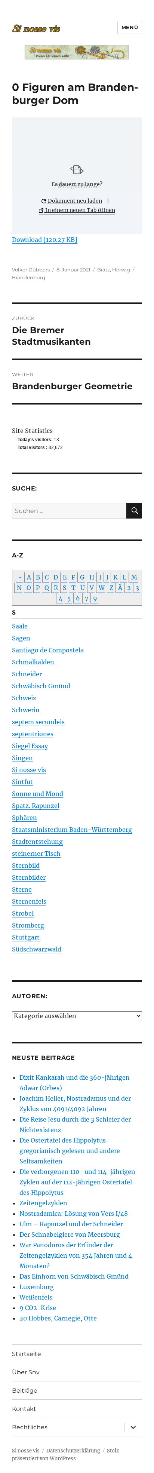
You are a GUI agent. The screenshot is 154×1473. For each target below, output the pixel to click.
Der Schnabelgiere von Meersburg (69, 1234)
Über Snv (26, 1372)
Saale (20, 626)
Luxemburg (36, 1287)
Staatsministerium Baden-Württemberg (72, 829)
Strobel (23, 913)
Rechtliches (29, 1427)
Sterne (22, 889)
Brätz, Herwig (113, 270)
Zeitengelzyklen (43, 1203)
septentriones (32, 734)
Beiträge (24, 1390)
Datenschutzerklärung (73, 1451)
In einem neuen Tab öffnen (79, 210)
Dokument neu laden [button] (74, 200)
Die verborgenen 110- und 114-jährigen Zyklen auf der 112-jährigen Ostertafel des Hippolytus (77, 1182)
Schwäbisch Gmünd (41, 686)
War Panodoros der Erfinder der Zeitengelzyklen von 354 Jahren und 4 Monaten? (75, 1255)
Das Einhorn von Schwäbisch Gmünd (74, 1276)
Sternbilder (29, 877)
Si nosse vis (29, 770)
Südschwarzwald (36, 949)
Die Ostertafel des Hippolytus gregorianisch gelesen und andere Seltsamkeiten (69, 1151)
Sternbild (26, 865)
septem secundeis (38, 722)
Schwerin (26, 710)
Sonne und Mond (37, 793)
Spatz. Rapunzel (35, 805)
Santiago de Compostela (48, 650)
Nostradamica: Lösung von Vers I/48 (73, 1213)
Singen (22, 758)
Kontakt (24, 1408)
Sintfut (22, 781)
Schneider (27, 674)
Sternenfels (29, 901)
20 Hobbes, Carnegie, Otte (58, 1318)
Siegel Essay (30, 746)
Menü (129, 27)
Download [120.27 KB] (44, 239)
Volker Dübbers (31, 270)
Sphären (24, 817)
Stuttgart (26, 937)
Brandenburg (28, 277)
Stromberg (28, 925)
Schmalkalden (33, 662)
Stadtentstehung (37, 841)
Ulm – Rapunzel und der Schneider (71, 1224)
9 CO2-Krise (37, 1307)
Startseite (26, 1353)
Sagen (21, 638)
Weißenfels (35, 1297)
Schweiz (24, 698)
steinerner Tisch (36, 853)
